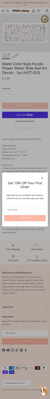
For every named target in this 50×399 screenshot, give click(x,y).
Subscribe (25, 218)
